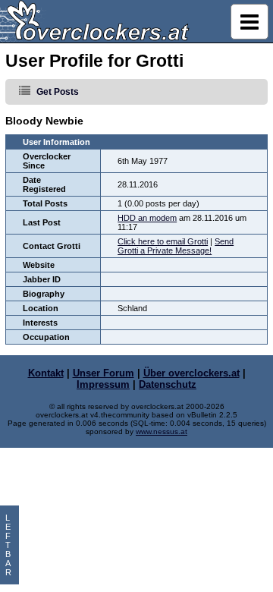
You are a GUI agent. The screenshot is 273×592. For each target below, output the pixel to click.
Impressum (103, 384)
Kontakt (46, 373)
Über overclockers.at (191, 373)
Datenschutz (167, 384)
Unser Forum (103, 373)
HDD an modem (147, 217)
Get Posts (57, 92)
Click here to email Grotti (163, 241)
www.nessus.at (161, 431)
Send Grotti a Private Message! (176, 246)
